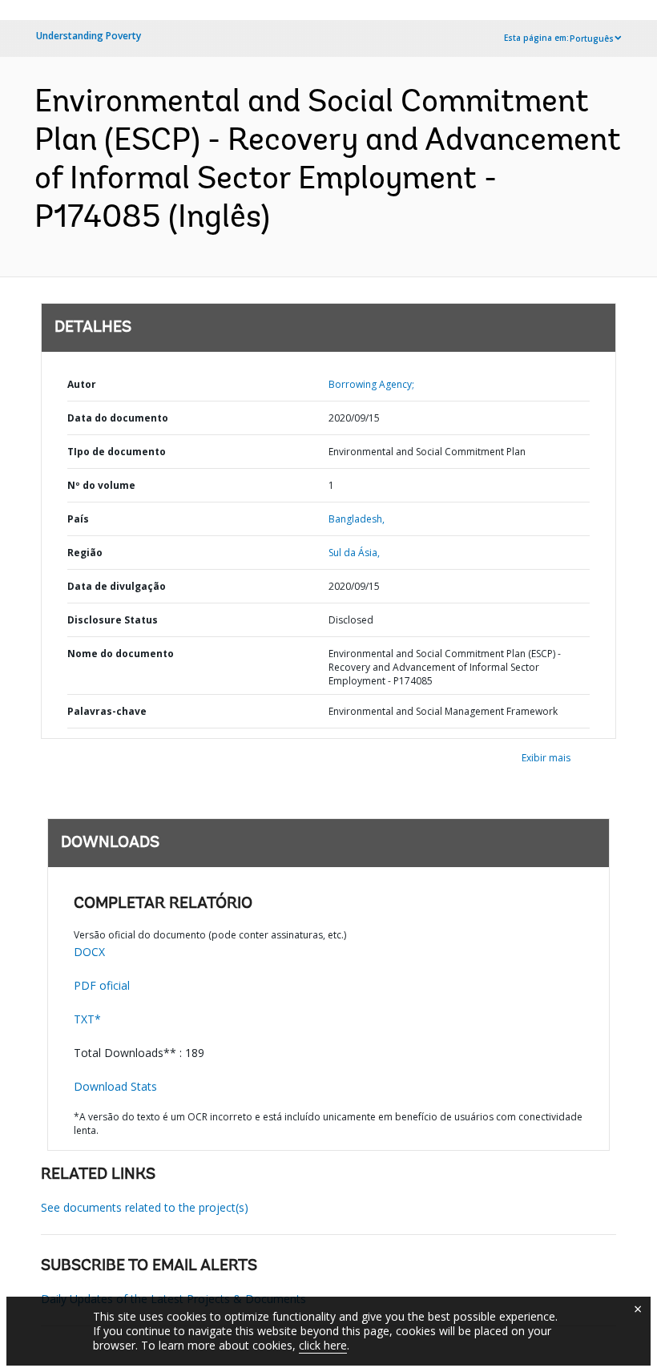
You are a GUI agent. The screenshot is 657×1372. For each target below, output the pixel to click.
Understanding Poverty (88, 35)
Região (85, 552)
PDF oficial (102, 985)
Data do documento (117, 418)
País (78, 519)
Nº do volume (101, 485)
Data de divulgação (116, 586)
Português (592, 38)
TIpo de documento (116, 451)
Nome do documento (120, 653)
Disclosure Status (112, 620)
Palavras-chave (107, 711)
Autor (81, 384)
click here (323, 1345)
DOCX (89, 951)
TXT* (87, 1019)
